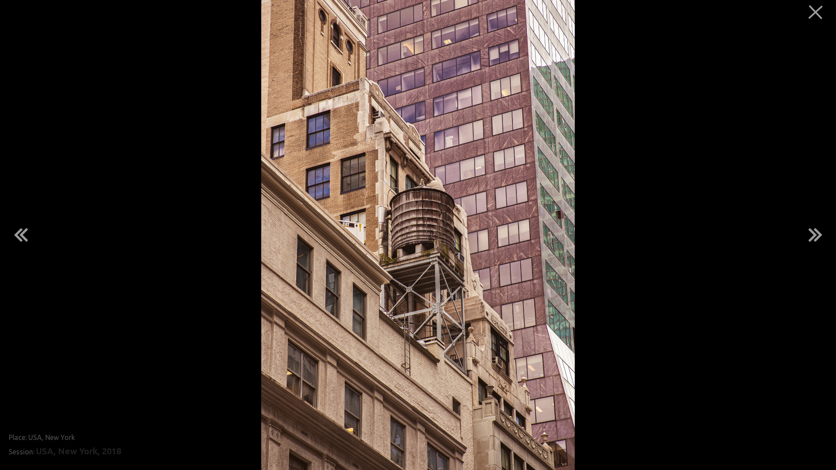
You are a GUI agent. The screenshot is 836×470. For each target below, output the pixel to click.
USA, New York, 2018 (78, 451)
